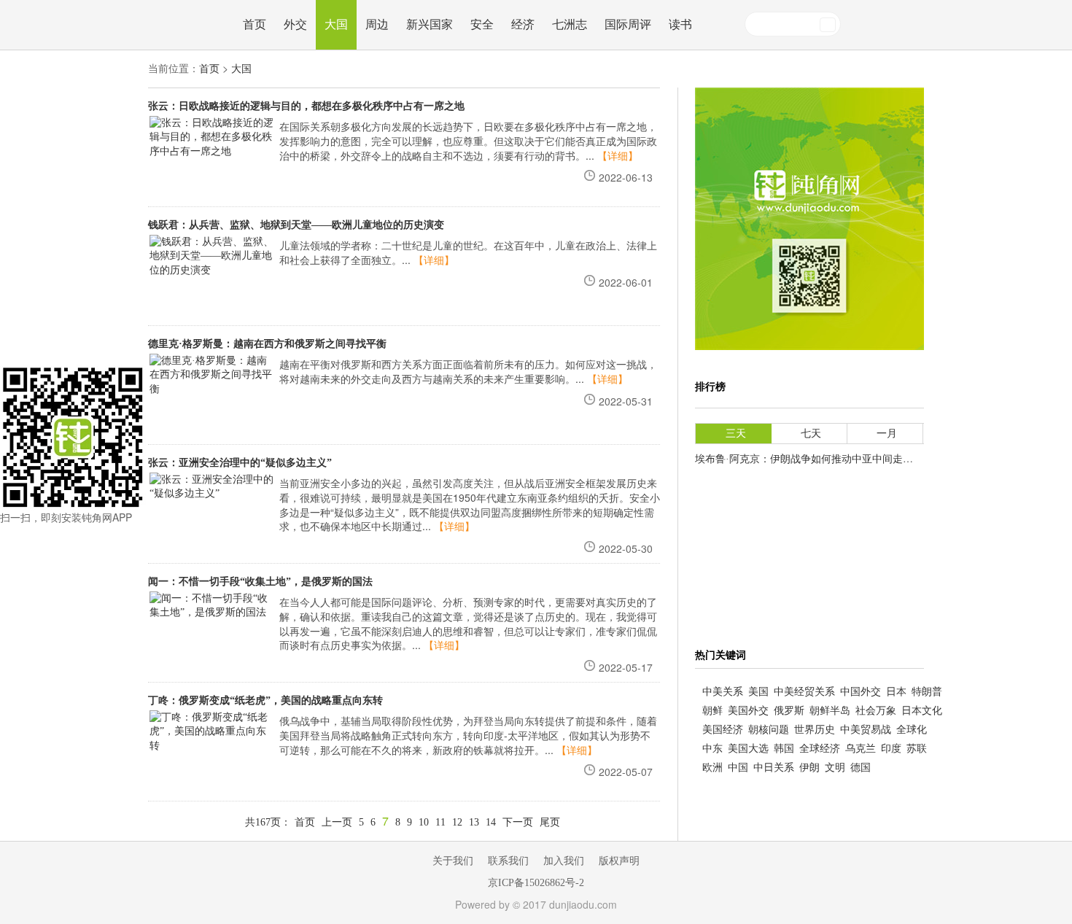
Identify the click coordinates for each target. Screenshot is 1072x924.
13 (474, 822)
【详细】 (617, 156)
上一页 (337, 822)
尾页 (550, 822)
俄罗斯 (789, 710)
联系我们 (508, 860)
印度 (891, 748)
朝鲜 (712, 710)
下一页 (517, 822)
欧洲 (712, 767)
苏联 (916, 748)
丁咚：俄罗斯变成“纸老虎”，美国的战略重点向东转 (265, 700)
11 (440, 822)
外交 (295, 24)
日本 (896, 691)
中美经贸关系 (804, 691)
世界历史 (814, 729)
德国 (860, 767)
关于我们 (452, 860)
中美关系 (722, 691)
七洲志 (569, 24)
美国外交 (748, 710)
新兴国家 (429, 24)
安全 (482, 24)
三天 (736, 433)
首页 (254, 24)
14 (491, 822)
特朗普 (927, 691)
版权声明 (619, 860)
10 (424, 822)
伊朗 (809, 767)
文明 (835, 767)
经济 (523, 24)
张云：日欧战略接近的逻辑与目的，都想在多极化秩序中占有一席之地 (306, 106)
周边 (377, 24)
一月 (887, 433)
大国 (336, 24)
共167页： (268, 822)
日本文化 (921, 710)
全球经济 (819, 748)
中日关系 (773, 767)
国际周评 (628, 24)
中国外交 (860, 691)
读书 (680, 24)
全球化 (911, 729)
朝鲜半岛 (829, 710)
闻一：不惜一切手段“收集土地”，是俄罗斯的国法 (260, 581)
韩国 (784, 748)
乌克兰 (860, 748)
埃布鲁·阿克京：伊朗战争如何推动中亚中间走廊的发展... (823, 459)
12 (457, 822)
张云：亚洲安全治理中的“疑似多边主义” (240, 462)
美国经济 (722, 729)
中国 (738, 767)
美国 (758, 691)
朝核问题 (768, 729)
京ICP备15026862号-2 (536, 882)
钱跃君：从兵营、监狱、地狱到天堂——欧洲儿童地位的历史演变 (296, 225)
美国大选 (748, 748)
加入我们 (563, 860)
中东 (712, 748)
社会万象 (875, 710)
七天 (811, 433)
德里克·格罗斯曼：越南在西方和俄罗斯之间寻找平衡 (267, 343)
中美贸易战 (865, 729)
